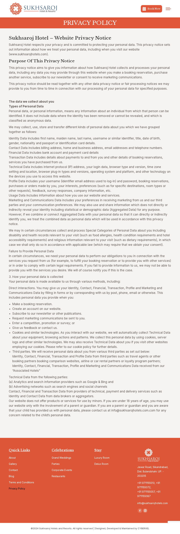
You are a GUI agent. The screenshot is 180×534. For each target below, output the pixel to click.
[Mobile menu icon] (168, 9)
